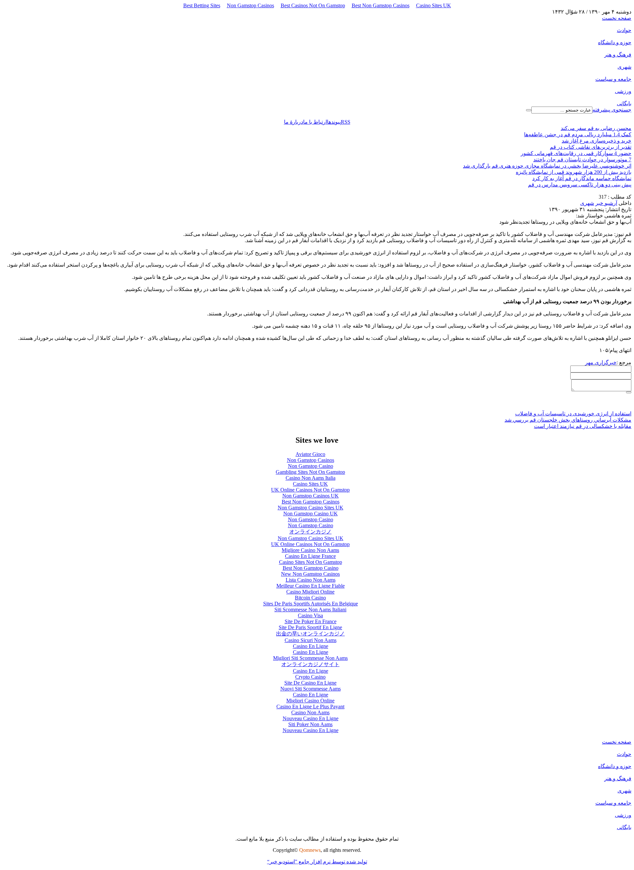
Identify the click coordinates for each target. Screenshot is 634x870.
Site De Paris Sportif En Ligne (310, 627)
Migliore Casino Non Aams (310, 550)
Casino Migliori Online (310, 592)
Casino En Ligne (310, 646)
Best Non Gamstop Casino (310, 568)
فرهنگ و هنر (617, 54)
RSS (345, 122)
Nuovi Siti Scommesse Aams (310, 689)
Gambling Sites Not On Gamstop (310, 472)
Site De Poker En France (310, 621)
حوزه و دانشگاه (614, 42)
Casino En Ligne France (310, 556)
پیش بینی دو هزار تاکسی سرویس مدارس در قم (579, 184)
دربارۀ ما (293, 122)
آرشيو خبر (606, 203)
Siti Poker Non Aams (310, 724)
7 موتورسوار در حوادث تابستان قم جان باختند (582, 159)
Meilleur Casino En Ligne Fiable (310, 586)
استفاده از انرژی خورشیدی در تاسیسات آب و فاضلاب (573, 413)
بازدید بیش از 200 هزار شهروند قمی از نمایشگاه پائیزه (573, 172)
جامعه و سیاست (613, 79)
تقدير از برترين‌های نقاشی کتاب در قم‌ (590, 147)
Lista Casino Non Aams (310, 580)
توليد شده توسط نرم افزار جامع (317, 861)
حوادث (624, 30)
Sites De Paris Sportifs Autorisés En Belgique (310, 603)
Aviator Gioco (310, 454)
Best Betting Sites (201, 5)
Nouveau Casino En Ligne (310, 718)
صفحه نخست (616, 18)
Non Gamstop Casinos (250, 5)
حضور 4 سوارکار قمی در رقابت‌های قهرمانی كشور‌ (576, 153)
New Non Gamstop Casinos (310, 574)
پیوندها (334, 122)
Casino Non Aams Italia (310, 478)
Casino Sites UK (433, 5)
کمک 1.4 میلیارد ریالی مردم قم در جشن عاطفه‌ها (577, 134)
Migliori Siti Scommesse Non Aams (310, 658)
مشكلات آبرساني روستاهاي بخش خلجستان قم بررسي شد (568, 420)
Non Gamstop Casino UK (310, 513)
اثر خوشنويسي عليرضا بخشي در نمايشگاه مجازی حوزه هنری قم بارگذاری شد (547, 166)
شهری (624, 67)
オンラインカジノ (310, 531)
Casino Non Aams (310, 712)
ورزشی (623, 91)
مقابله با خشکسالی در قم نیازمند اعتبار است (582, 426)
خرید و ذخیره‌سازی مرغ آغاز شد (596, 141)
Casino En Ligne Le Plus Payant (310, 706)
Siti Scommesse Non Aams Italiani (310, 609)
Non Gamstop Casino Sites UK (310, 507)
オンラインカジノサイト (310, 664)
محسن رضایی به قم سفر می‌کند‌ (596, 128)
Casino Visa (310, 615)
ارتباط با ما (315, 122)
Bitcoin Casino (310, 597)
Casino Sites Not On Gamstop (310, 562)
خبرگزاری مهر (600, 362)
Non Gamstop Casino (310, 466)
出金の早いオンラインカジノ (310, 633)
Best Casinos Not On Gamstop (313, 5)
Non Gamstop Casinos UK (310, 496)
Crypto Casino (310, 677)
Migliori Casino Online (310, 700)
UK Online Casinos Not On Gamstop (310, 490)
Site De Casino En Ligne (310, 683)
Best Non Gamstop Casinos (380, 5)
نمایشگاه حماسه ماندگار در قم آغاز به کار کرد (581, 178)
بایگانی (624, 103)
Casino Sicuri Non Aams (310, 640)
